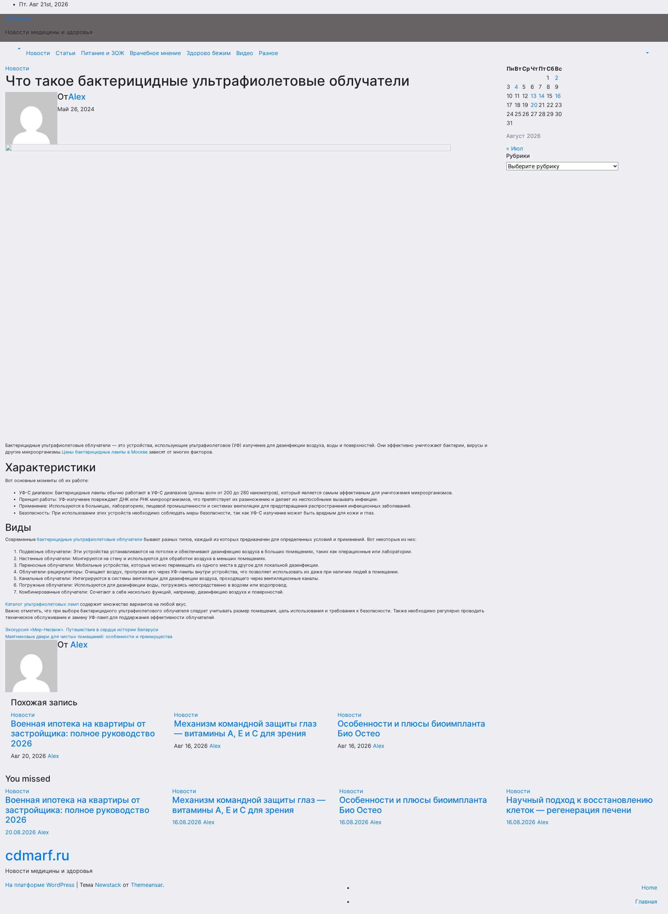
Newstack (108, 884)
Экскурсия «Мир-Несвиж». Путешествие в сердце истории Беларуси (81, 629)
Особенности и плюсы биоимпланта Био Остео (411, 729)
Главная (646, 901)
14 (541, 95)
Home (649, 887)
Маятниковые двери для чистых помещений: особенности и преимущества (88, 636)
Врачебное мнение (155, 52)
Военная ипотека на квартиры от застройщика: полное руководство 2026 (83, 734)
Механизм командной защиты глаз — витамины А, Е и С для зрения (245, 729)
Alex (77, 97)
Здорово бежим (208, 52)
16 (558, 95)
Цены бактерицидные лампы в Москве (105, 452)
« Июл (514, 148)
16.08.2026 (187, 822)
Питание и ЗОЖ (102, 52)
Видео (244, 52)
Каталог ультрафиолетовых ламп (42, 604)
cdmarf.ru (18, 18)
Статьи (65, 52)
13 (533, 95)
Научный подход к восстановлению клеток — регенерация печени (579, 805)
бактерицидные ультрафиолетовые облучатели (89, 539)
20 (534, 104)
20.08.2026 (21, 832)
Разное (268, 52)
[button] (18, 48)
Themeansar (146, 884)
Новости (38, 52)
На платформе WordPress (40, 884)
